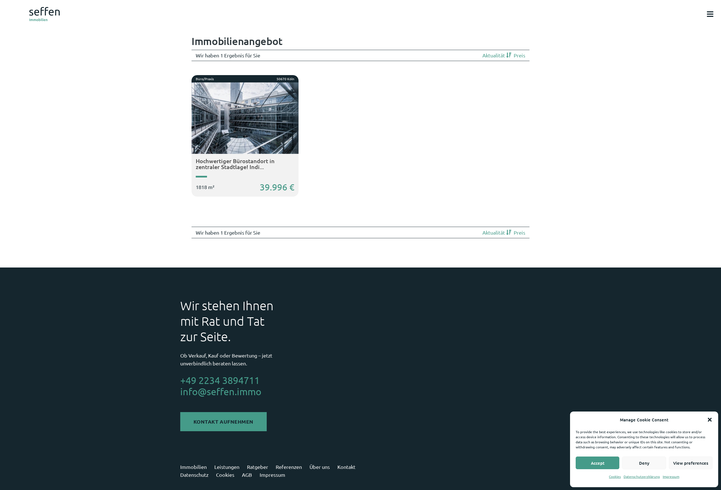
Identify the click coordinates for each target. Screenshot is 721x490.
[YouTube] (534, 471)
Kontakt (346, 467)
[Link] (44, 14)
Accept (597, 463)
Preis (519, 55)
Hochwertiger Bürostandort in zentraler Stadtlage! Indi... (235, 164)
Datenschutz (194, 475)
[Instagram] (505, 471)
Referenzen (289, 467)
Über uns (320, 467)
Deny (644, 463)
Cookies (615, 476)
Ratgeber (257, 467)
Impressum (671, 476)
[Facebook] (519, 471)
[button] (710, 419)
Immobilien (193, 467)
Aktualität (494, 55)
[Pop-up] (710, 14)
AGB (247, 475)
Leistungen (226, 467)
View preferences (690, 463)
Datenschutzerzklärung (642, 476)
